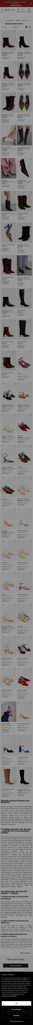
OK (16, 1003)
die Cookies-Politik (15, 994)
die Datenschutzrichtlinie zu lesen (13, 995)
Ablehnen (16, 1015)
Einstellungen (16, 1009)
